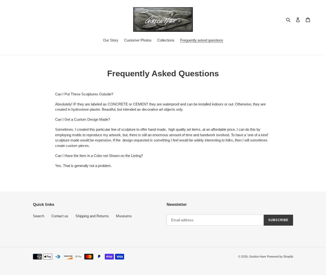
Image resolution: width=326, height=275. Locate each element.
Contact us (59, 216)
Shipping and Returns (92, 216)
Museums (124, 216)
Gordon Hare (257, 256)
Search (38, 216)
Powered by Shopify (280, 256)
